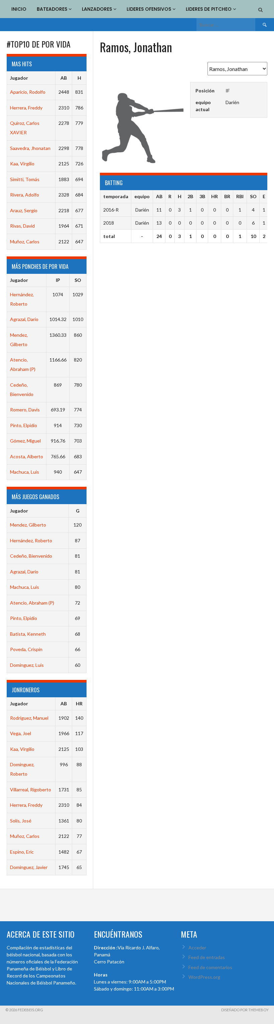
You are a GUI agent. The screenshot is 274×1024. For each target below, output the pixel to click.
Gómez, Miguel (25, 441)
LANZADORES (97, 9)
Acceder (197, 947)
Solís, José (20, 820)
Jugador (19, 78)
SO (78, 280)
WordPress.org (204, 977)
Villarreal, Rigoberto (30, 789)
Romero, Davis (25, 409)
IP (58, 280)
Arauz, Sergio (23, 210)
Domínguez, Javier (28, 867)
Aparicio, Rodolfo (27, 92)
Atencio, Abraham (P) (32, 603)
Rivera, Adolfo (24, 195)
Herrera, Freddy (26, 107)
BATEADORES (52, 9)
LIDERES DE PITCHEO (209, 9)
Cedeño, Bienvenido (31, 556)
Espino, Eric (22, 852)
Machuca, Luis (24, 472)
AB (63, 78)
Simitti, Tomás (24, 179)
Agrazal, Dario (24, 319)
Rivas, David (22, 226)
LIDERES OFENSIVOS (149, 9)
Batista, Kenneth (28, 634)
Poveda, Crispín (26, 649)
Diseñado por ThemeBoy (245, 1010)
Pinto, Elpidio (23, 425)
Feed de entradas (206, 957)
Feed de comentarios (210, 967)
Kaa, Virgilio (22, 163)
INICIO (18, 9)
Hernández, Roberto (31, 540)
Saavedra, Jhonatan (30, 148)
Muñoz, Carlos (24, 241)
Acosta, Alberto (26, 456)
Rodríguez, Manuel (29, 718)
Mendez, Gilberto (28, 525)
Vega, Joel (20, 733)
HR (79, 703)
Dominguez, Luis (27, 665)
